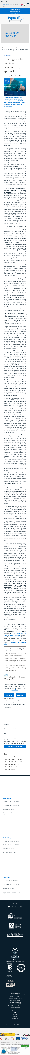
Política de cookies (14, 1053)
